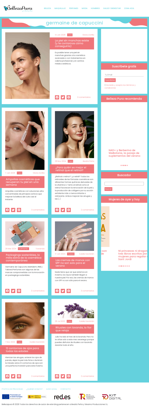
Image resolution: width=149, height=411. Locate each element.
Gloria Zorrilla (88, 35)
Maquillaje (60, 8)
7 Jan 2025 (10, 173)
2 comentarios (87, 209)
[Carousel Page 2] (123, 165)
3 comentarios (37, 209)
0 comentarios (84, 97)
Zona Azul (129, 8)
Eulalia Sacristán (86, 254)
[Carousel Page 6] (129, 266)
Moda (84, 8)
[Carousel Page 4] (127, 165)
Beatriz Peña (88, 161)
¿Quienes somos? (34, 389)
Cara (70, 35)
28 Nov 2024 (60, 161)
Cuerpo (71, 254)
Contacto (65, 389)
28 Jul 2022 (60, 321)
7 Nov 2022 (10, 342)
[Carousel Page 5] (127, 266)
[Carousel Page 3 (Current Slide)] (125, 165)
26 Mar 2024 (10, 248)
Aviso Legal (51, 389)
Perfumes (73, 8)
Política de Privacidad (12, 389)
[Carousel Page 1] (121, 165)
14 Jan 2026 (60, 35)
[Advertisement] (124, 45)
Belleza (47, 8)
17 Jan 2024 (60, 254)
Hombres (95, 8)
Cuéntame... (24, 249)
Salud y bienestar (112, 8)
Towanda (40, 248)
